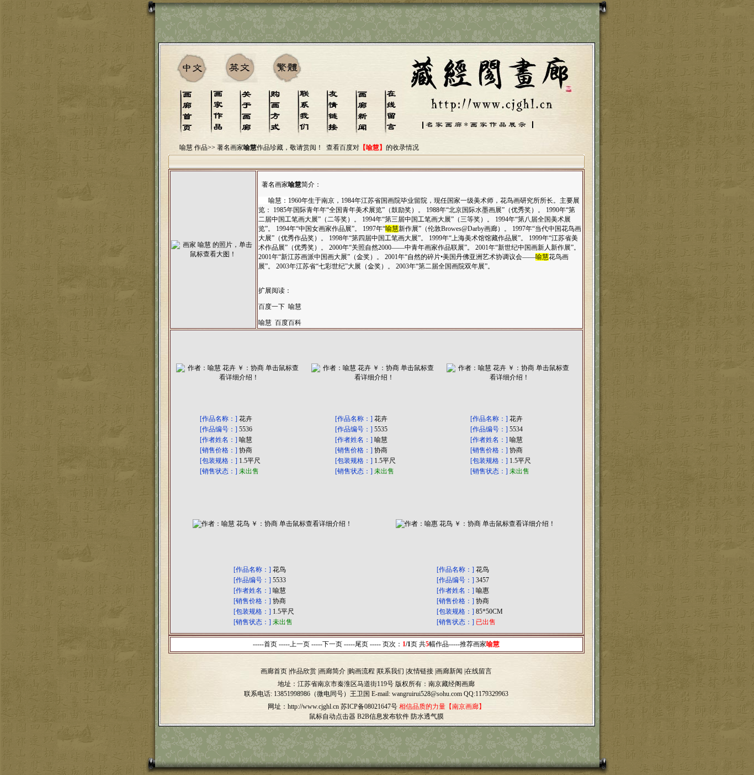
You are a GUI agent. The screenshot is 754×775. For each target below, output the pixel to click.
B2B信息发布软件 (383, 716)
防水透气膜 (427, 716)
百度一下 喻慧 (279, 306)
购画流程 (361, 671)
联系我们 (391, 671)
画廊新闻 (449, 671)
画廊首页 (274, 671)
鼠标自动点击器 (332, 716)
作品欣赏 (303, 671)
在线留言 (478, 671)
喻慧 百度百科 (279, 322)
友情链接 (420, 671)
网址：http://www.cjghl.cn (303, 706)
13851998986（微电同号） (312, 694)
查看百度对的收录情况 (372, 147)
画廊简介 (332, 671)
